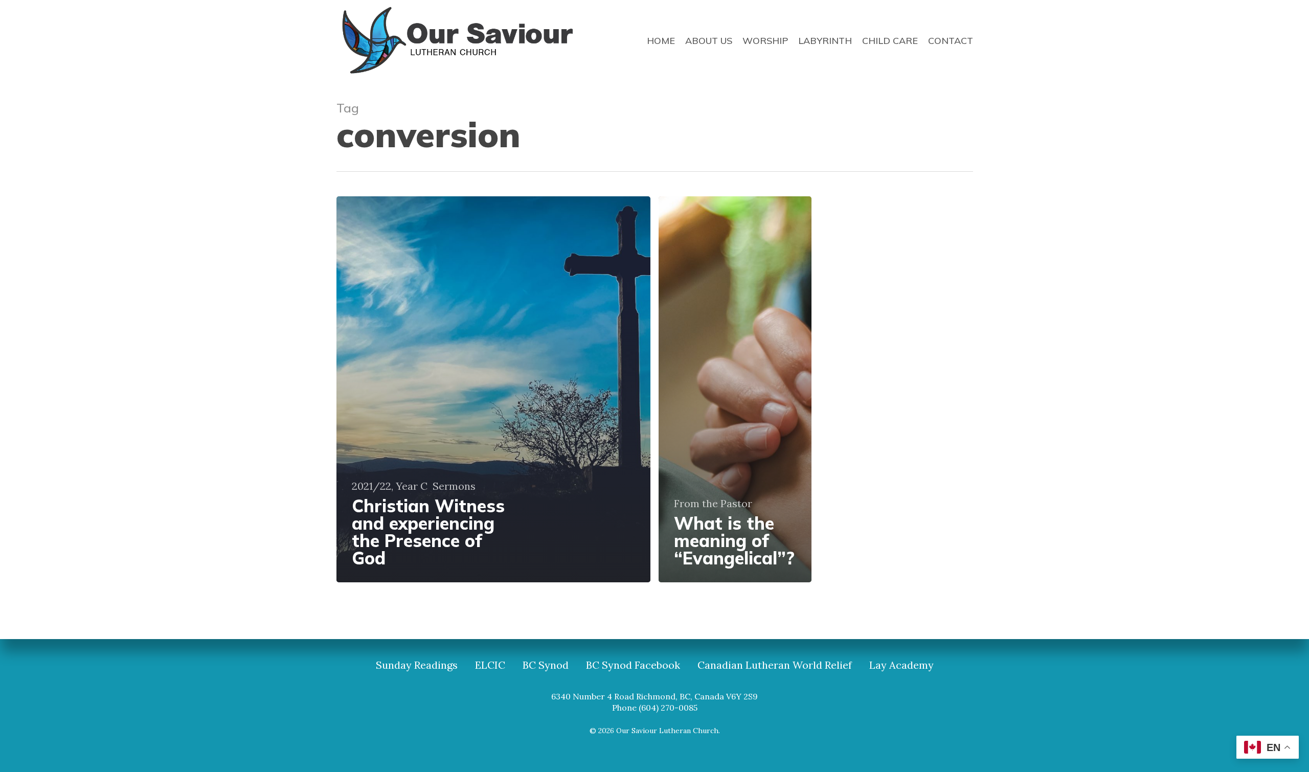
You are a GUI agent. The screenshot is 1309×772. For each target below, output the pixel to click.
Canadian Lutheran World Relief (774, 665)
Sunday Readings (417, 665)
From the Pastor (713, 503)
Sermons (454, 486)
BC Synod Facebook (633, 665)
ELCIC (490, 665)
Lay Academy (901, 665)
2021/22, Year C (389, 486)
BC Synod (546, 665)
